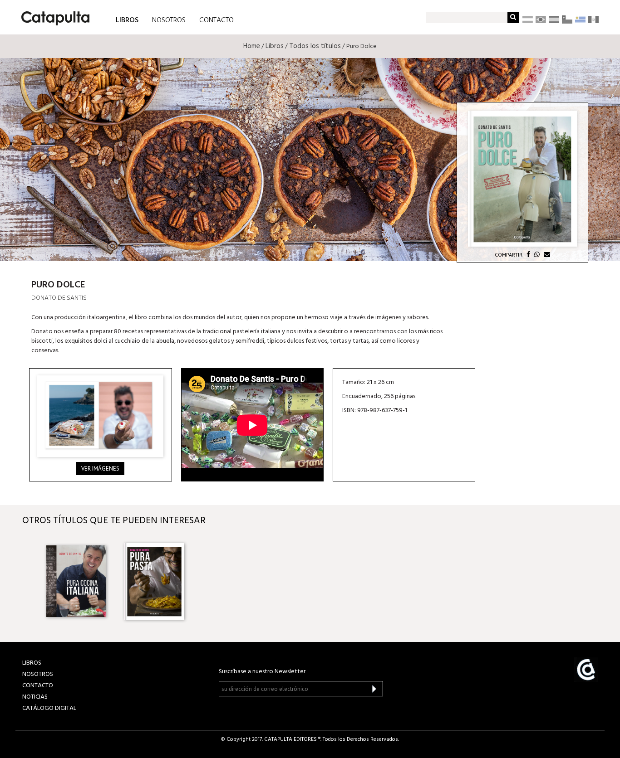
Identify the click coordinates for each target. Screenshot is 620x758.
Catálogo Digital (49, 708)
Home (251, 46)
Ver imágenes (100, 468)
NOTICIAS (35, 697)
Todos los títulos (315, 46)
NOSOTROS (169, 20)
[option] (76, 581)
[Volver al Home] (52, 15)
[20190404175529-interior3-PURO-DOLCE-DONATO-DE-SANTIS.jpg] (100, 416)
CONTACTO (216, 20)
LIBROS (127, 20)
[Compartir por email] (545, 254)
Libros (275, 46)
